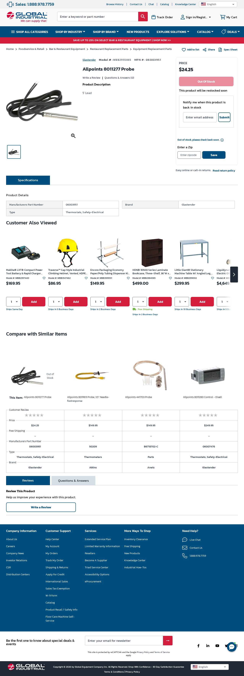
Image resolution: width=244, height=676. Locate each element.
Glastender (89, 60)
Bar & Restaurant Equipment (67, 49)
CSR (8, 567)
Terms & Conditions (114, 672)
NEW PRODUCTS (138, 31)
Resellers (90, 553)
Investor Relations (16, 560)
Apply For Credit (55, 574)
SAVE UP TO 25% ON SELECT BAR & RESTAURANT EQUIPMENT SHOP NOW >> (122, 40)
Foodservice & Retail (31, 49)
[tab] (28, 180)
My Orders (52, 553)
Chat (151, 4)
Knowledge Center (185, 4)
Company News (15, 553)
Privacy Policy (143, 652)
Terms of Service (162, 652)
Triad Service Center (96, 567)
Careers (10, 546)
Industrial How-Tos (135, 567)
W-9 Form (51, 596)
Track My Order (54, 560)
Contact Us (136, 4)
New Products (132, 553)
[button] (218, 4)
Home (10, 49)
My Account (52, 546)
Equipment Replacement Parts (152, 49)
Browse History (115, 4)
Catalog (164, 4)
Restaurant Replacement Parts (109, 49)
